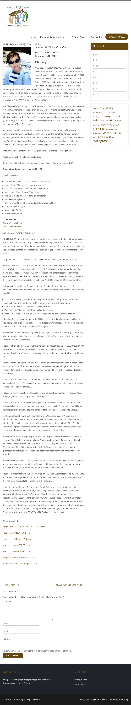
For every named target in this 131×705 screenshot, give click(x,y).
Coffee (111, 112)
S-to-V (101, 136)
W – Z (95, 94)
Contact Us (97, 37)
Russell (95, 137)
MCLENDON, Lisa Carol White (70, 584)
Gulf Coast (96, 125)
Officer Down (79, 37)
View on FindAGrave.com (12, 227)
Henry (104, 124)
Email (6, 631)
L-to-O (103, 128)
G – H (95, 65)
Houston (115, 124)
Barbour (96, 112)
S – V (95, 88)
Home (32, 37)
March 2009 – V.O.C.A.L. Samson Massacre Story (24, 526)
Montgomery (97, 133)
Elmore (101, 121)
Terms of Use (79, 684)
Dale (95, 120)
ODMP (106, 132)
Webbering (123, 699)
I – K (95, 71)
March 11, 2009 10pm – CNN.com (17, 539)
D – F (95, 60)
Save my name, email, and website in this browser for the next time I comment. (37, 650)
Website (6, 639)
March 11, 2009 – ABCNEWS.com (17, 545)
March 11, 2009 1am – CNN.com (16, 532)
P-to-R (113, 132)
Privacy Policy (80, 679)
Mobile (116, 129)
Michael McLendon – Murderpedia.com (20, 563)
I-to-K (96, 128)
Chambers (104, 113)
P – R (95, 83)
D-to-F (116, 116)
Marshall (110, 129)
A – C (95, 54)
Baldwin (117, 109)
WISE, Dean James (12, 584)
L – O (95, 77)
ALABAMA (108, 108)
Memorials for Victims (52, 37)
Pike (119, 132)
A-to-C (97, 108)
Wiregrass (100, 141)
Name (6, 623)
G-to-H (108, 120)
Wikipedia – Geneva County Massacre (19, 557)
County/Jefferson (98, 117)
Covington (108, 116)
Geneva (117, 120)
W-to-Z (110, 136)
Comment (8, 601)
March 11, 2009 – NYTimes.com (16, 551)
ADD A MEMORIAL (117, 36)
